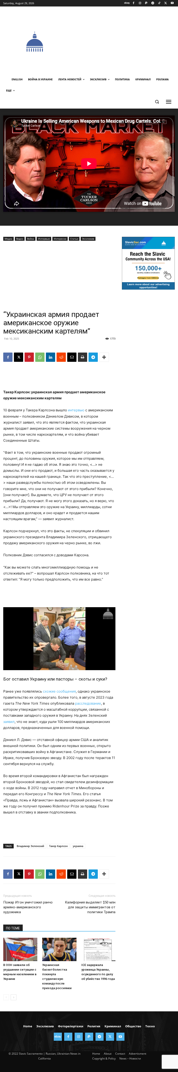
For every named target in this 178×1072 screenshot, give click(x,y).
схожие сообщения (59, 691)
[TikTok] (159, 3)
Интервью (44, 238)
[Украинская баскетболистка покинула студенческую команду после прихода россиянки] (59, 949)
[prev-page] (6, 997)
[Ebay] (127, 3)
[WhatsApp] (39, 357)
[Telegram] (153, 3)
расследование (88, 703)
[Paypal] (146, 3)
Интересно (60, 238)
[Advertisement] (122, 41)
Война (30, 238)
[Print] (82, 357)
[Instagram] (140, 3)
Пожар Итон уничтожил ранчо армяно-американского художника (28, 907)
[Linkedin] (50, 357)
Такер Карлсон (58, 846)
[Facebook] (133, 3)
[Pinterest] (29, 357)
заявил (9, 721)
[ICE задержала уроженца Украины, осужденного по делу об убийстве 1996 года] (98, 949)
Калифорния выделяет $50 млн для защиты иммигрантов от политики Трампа (90, 907)
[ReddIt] (61, 357)
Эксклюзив (88, 238)
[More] (104, 357)
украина (78, 846)
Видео (19, 238)
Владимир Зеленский (30, 846)
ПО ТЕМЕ (13, 928)
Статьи (74, 238)
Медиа (8, 238)
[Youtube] (172, 3)
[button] (156, 101)
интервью (76, 410)
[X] (165, 3)
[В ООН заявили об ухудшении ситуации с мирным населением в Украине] (20, 949)
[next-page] (13, 997)
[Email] (71, 357)
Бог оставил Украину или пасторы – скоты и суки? (55, 679)
